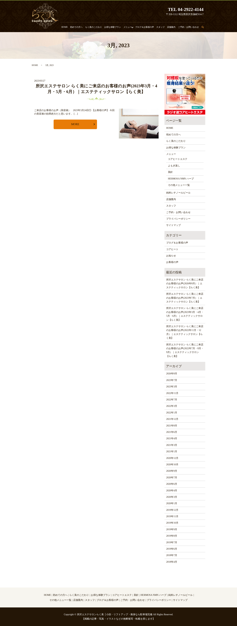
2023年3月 (171, 386)
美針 (170, 172)
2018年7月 (171, 555)
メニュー (128, 27)
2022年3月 (171, 406)
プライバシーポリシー (178, 218)
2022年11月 (172, 393)
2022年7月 (171, 399)
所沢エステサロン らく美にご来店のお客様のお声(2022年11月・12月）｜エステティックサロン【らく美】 (184, 332)
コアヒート (172, 249)
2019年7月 (171, 542)
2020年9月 (171, 471)
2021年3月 (171, 445)
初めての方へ (76, 27)
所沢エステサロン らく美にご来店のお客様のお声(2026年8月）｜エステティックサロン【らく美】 (184, 283)
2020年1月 (171, 503)
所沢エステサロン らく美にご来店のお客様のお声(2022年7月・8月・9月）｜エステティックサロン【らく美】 (185, 350)
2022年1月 (171, 412)
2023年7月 (171, 380)
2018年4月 (171, 562)
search (204, 28)
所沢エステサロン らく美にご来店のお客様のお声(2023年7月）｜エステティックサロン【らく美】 (184, 298)
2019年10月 (172, 523)
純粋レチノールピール (178, 192)
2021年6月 (171, 432)
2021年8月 (171, 425)
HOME (64, 27)
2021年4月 (171, 438)
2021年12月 (172, 419)
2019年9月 (171, 529)
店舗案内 (171, 27)
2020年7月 (171, 477)
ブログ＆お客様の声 (144, 27)
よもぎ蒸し (174, 165)
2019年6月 (171, 549)
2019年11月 (172, 516)
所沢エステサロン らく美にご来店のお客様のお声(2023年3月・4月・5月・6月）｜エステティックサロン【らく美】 (185, 314)
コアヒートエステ (177, 159)
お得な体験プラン (112, 27)
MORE (75, 124)
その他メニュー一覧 (179, 185)
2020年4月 (171, 490)
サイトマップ (173, 225)
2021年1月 (171, 451)
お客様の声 (172, 262)
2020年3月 (171, 497)
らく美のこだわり (93, 27)
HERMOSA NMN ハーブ (181, 178)
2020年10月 (172, 464)
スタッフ (160, 27)
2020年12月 (172, 458)
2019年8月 (171, 536)
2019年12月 (172, 510)
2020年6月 (171, 484)
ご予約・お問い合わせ (188, 27)
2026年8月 (171, 373)
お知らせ (171, 255)
